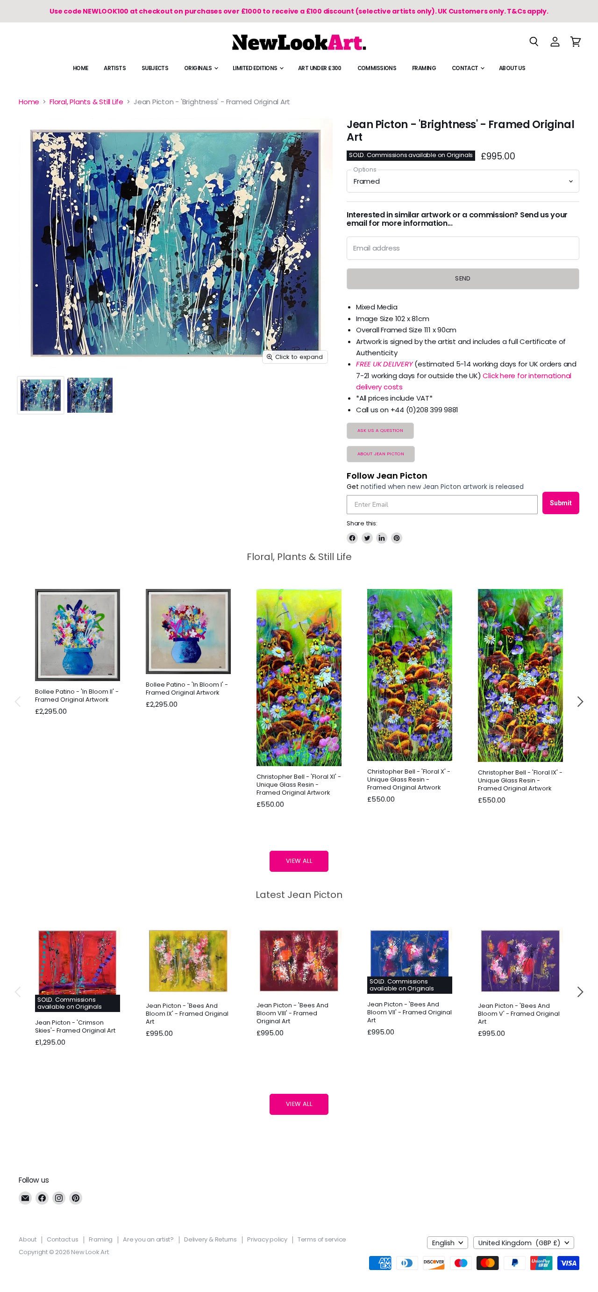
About (27, 1239)
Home (80, 68)
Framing (424, 68)
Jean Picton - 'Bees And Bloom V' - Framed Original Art (519, 1013)
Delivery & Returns (210, 1239)
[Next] (580, 701)
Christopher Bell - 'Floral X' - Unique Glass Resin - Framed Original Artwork (408, 779)
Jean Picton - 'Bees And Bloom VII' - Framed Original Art (409, 1012)
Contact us (62, 1239)
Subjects (155, 68)
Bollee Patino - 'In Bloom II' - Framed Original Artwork (77, 695)
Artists (115, 68)
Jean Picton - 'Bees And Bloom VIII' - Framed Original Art (292, 1013)
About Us (512, 68)
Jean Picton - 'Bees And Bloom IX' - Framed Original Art (187, 1013)
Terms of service (322, 1239)
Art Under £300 (320, 68)
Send (463, 278)
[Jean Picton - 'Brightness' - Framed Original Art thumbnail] (41, 395)
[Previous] (18, 701)
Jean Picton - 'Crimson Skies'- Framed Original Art (75, 1026)
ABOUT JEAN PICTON (380, 454)
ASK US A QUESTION (380, 430)
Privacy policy (267, 1239)
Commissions (377, 68)
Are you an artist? (148, 1239)
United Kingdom (519, 1243)
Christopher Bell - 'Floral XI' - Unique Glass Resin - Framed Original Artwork (298, 784)
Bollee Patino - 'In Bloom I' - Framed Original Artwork (187, 688)
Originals (198, 68)
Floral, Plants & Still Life (86, 102)
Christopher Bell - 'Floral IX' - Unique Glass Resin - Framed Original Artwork (520, 780)
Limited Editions (255, 68)
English (443, 1243)
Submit (561, 503)
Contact (465, 68)
